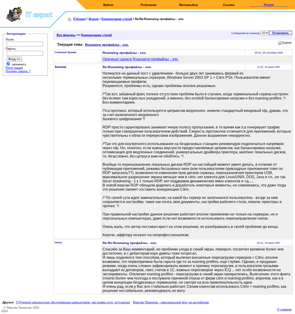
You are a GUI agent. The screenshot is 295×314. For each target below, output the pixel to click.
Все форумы (66, 35)
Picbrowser (149, 5)
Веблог (108, 5)
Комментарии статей (116, 19)
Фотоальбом (188, 5)
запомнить (19, 64)
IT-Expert (79, 19)
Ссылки (228, 5)
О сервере (284, 309)
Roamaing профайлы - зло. (107, 45)
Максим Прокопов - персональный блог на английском (171, 302)
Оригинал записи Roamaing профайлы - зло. (141, 59)
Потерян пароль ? (18, 71)
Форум (269, 4)
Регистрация (14, 68)
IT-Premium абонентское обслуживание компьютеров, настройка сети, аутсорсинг (73, 302)
